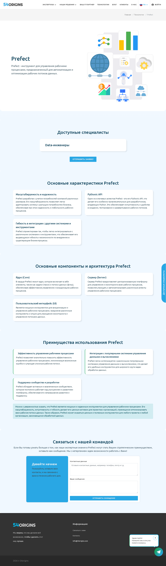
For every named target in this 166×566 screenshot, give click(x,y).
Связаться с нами (79, 530)
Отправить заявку (83, 159)
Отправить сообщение (104, 498)
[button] (144, 4)
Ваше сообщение (77, 479)
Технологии (139, 15)
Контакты (76, 536)
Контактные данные (78, 461)
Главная (128, 15)
